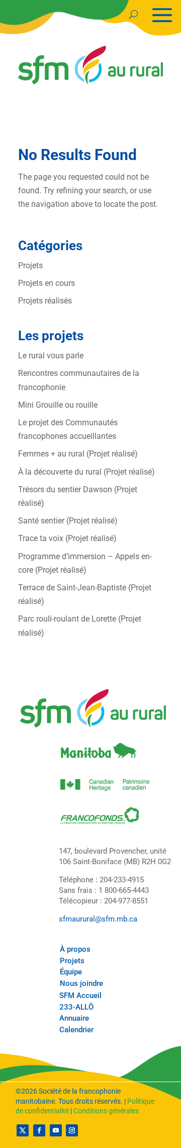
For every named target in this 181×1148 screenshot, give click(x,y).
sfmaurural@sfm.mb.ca (98, 919)
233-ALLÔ (76, 1007)
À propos (75, 949)
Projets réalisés (45, 300)
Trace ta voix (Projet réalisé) (67, 538)
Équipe (71, 971)
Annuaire (74, 1018)
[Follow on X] (23, 1130)
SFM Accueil (80, 995)
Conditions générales (106, 1111)
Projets (30, 265)
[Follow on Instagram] (72, 1130)
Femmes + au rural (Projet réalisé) (78, 453)
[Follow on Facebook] (39, 1130)
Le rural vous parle (50, 355)
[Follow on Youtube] (56, 1130)
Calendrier (76, 1029)
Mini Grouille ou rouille (58, 405)
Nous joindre (81, 983)
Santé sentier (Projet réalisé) (68, 520)
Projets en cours (46, 283)
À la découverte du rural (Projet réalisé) (86, 472)
